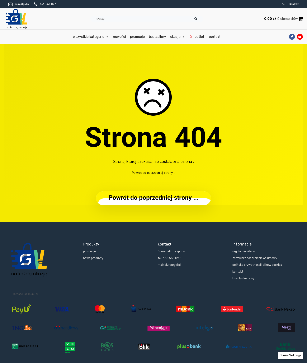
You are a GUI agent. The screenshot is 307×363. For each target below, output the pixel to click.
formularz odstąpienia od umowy (254, 258)
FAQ (283, 4)
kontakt (214, 37)
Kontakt (294, 4)
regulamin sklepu (243, 251)
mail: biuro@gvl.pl (169, 265)
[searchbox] (147, 19)
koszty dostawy (243, 278)
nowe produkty (93, 258)
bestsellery (157, 37)
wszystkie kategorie (88, 37)
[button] (196, 19)
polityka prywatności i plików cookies (257, 265)
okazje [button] (175, 37)
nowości (119, 37)
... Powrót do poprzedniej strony (153, 198)
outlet (199, 37)
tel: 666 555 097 (169, 258)
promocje (137, 37)
